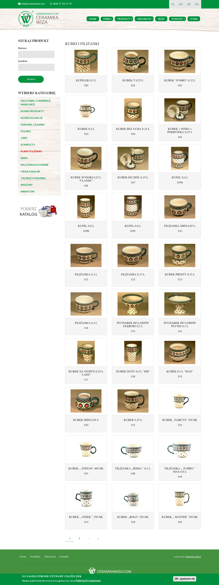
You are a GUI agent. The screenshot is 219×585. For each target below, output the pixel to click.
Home (92, 18)
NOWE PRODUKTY (32, 111)
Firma (106, 18)
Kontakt (177, 18)
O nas (193, 18)
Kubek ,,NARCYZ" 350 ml (180, 420)
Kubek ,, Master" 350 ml (180, 517)
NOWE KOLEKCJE (31, 117)
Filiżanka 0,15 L (133, 274)
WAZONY (27, 184)
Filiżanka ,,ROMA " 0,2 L (133, 468)
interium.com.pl (193, 556)
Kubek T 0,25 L (132, 80)
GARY (24, 137)
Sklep (161, 18)
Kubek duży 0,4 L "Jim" (133, 371)
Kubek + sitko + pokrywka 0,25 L (179, 130)
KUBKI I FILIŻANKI (31, 151)
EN (181, 4)
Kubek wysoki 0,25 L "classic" (86, 178)
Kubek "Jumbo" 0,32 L (179, 80)
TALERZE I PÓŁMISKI (33, 178)
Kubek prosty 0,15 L (180, 274)
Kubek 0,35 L (133, 420)
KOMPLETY (28, 144)
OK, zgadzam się (185, 578)
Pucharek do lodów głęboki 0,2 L (133, 324)
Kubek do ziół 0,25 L (133, 177)
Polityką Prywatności (88, 580)
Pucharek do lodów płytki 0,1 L (180, 324)
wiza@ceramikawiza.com (33, 3)
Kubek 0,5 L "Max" (179, 371)
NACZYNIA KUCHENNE (34, 164)
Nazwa (22, 47)
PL (173, 4)
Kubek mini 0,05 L (86, 420)
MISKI (24, 157)
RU (197, 4)
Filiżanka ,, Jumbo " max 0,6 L (180, 469)
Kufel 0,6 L (86, 226)
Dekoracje (144, 18)
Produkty (124, 18)
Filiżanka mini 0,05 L (179, 226)
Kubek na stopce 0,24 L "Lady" (86, 372)
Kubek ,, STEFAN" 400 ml (86, 468)
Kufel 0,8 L (133, 226)
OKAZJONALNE (30, 171)
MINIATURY (28, 191)
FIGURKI (26, 131)
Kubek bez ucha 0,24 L (133, 129)
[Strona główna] (39, 18)
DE (189, 4)
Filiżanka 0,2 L (86, 274)
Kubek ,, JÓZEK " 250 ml (86, 517)
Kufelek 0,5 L (86, 80)
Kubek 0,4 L (86, 129)
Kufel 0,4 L (180, 177)
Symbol (22, 60)
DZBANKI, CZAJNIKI (33, 124)
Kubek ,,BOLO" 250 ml (133, 517)
